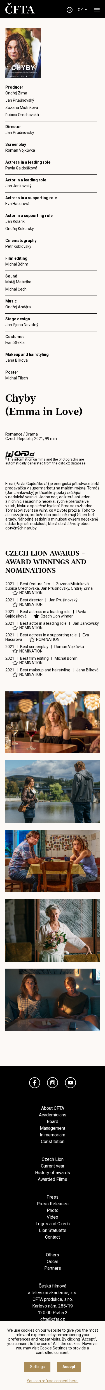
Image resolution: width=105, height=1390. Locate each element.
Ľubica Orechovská (22, 114)
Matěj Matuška (18, 282)
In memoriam (52, 1135)
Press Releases (53, 1203)
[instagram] (52, 1082)
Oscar (52, 1261)
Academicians (52, 1115)
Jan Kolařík (15, 221)
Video (52, 1217)
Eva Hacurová (17, 203)
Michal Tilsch (16, 378)
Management (52, 1128)
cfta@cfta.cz (52, 1319)
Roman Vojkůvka (20, 150)
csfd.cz (64, 463)
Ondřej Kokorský (19, 228)
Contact (52, 1237)
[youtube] (70, 1082)
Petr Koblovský (18, 246)
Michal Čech (16, 289)
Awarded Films (52, 1179)
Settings (37, 1366)
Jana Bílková (16, 360)
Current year (52, 1166)
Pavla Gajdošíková (21, 168)
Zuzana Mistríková (21, 107)
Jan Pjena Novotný (21, 324)
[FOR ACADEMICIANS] (69, 10)
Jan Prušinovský (19, 100)
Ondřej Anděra (18, 307)
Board (52, 1121)
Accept (68, 1366)
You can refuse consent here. (52, 1381)
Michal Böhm (16, 264)
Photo (53, 1210)
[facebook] (34, 1082)
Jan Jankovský (18, 186)
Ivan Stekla (15, 342)
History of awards (52, 1172)
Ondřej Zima (16, 93)
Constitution (52, 1141)
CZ (80, 10)
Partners (52, 1268)
